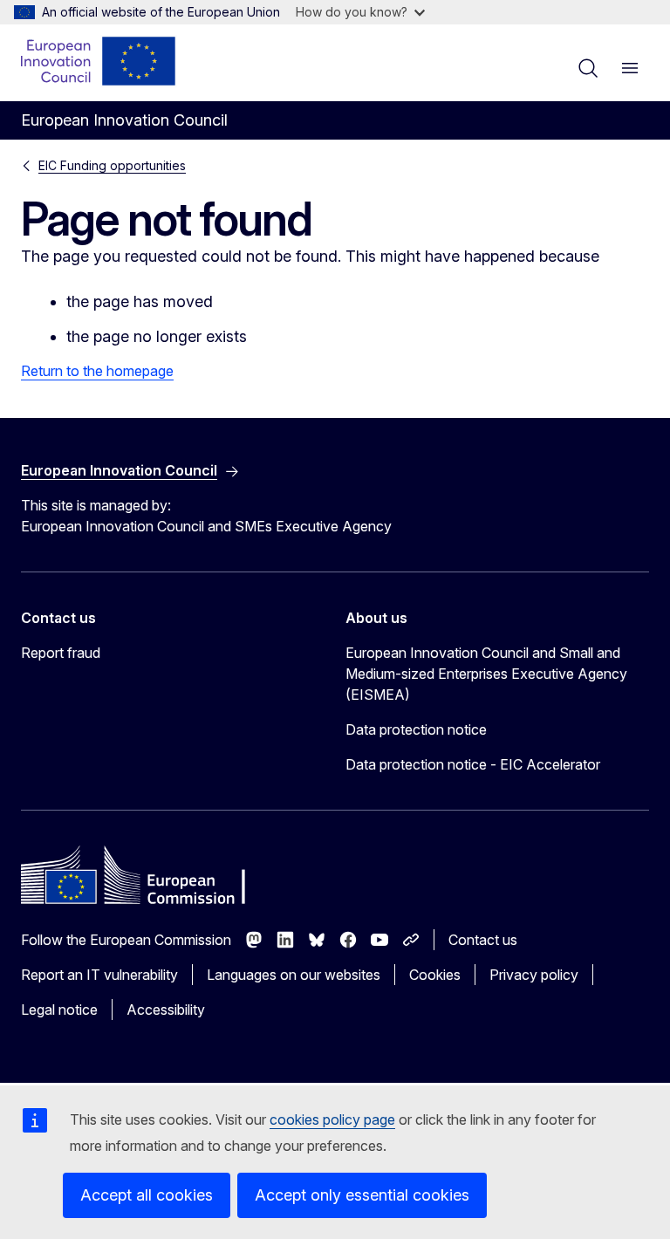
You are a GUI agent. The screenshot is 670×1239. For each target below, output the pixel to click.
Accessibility (165, 1009)
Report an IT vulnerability (99, 974)
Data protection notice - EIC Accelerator (472, 764)
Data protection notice (416, 729)
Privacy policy (533, 974)
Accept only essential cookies (362, 1195)
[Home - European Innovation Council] (99, 61)
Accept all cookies (146, 1195)
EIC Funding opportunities (112, 165)
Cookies (435, 974)
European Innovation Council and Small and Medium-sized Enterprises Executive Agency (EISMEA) (486, 673)
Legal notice (59, 1009)
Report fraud (60, 652)
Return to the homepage (97, 371)
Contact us (482, 939)
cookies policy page (332, 1119)
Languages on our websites (293, 974)
